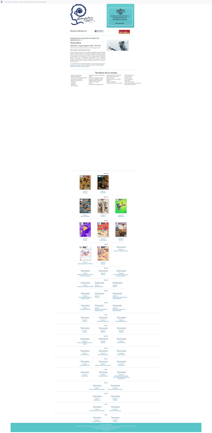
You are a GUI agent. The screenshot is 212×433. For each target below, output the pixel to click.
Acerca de (10, 2)
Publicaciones (16, 2)
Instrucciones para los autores (31, 2)
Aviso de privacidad (42, 2)
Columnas (21, 2)
